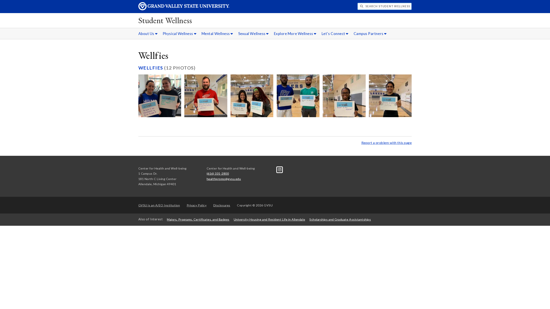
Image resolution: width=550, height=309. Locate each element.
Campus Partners (369, 33)
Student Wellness (165, 20)
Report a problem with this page (386, 143)
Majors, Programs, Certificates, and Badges (198, 219)
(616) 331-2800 (218, 173)
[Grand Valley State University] (183, 9)
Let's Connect (334, 33)
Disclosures (221, 205)
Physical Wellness (178, 33)
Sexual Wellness (252, 33)
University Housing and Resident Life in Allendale (269, 219)
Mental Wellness (216, 33)
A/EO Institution (159, 205)
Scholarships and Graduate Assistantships (340, 219)
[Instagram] (279, 169)
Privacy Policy (197, 205)
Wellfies (151, 68)
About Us (146, 33)
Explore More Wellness (294, 33)
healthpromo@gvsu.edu (224, 179)
